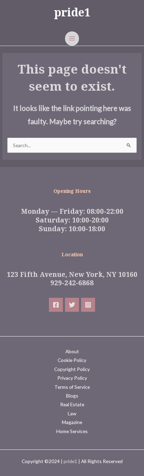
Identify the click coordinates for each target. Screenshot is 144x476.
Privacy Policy (72, 378)
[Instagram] (88, 305)
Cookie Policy (72, 360)
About (72, 351)
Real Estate (72, 404)
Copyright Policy (72, 369)
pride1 (72, 12)
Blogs (72, 396)
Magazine (72, 422)
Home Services (72, 431)
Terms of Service (72, 387)
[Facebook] (56, 305)
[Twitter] (72, 305)
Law (72, 413)
